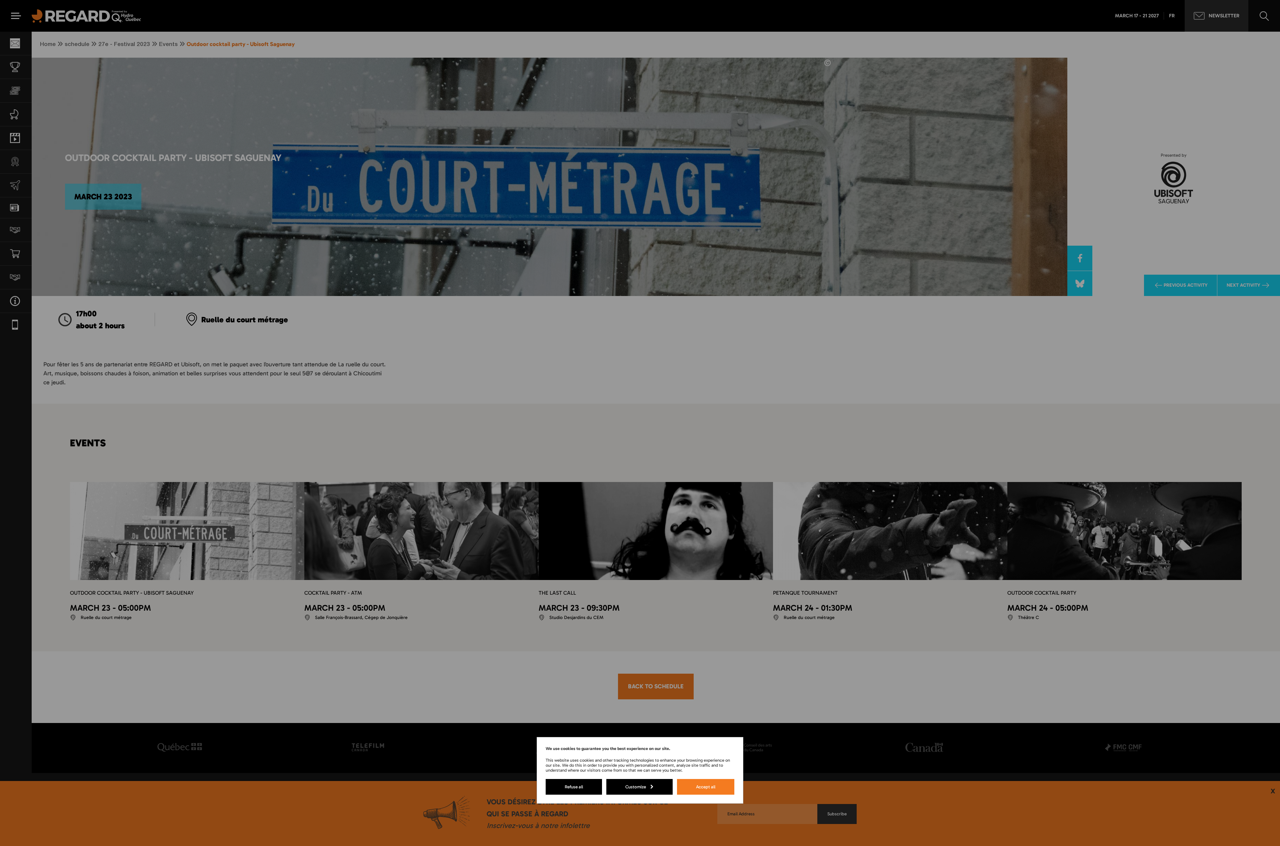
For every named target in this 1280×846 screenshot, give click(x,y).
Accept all (705, 786)
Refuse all (574, 786)
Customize (635, 786)
